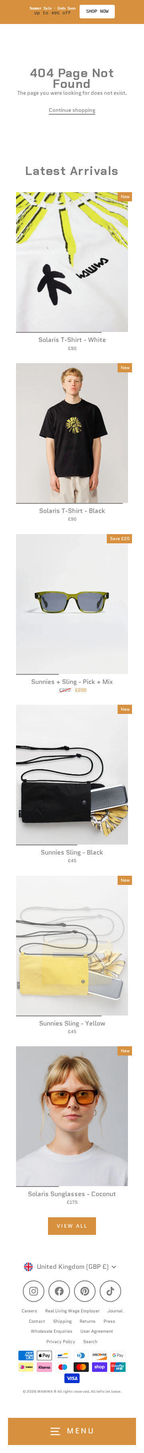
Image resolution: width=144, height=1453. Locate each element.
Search (90, 1341)
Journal (115, 1311)
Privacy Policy (60, 1341)
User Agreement (96, 1331)
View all (72, 1226)
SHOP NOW (97, 11)
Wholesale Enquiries (51, 1331)
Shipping (62, 1321)
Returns (88, 1321)
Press (109, 1321)
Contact (37, 1321)
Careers (29, 1311)
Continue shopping (72, 110)
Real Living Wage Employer (72, 1311)
